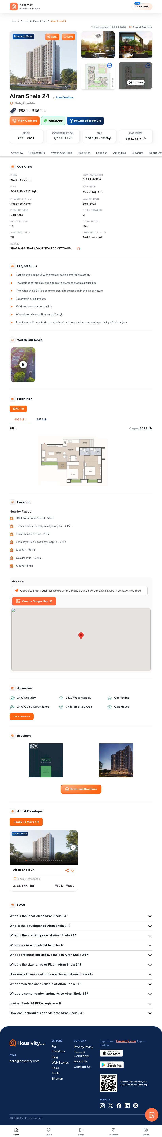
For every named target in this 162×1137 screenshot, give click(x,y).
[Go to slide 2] (28, 860)
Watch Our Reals (61, 153)
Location (102, 153)
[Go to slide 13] (49, 860)
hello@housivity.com (24, 1061)
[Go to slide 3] (30, 860)
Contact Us (82, 1066)
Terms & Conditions (82, 1054)
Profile (146, 1134)
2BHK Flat (18, 408)
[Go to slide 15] (53, 860)
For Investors (58, 1049)
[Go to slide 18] (59, 860)
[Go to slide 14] (51, 860)
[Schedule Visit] (151, 1115)
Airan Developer (65, 97)
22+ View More (21, 716)
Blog (55, 1057)
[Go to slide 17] (57, 860)
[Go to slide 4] (32, 860)
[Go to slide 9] (41, 860)
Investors (113, 1134)
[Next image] (73, 847)
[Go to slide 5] (34, 860)
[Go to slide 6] (36, 860)
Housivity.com (126, 1041)
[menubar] (45, 111)
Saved (49, 1134)
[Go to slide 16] (55, 860)
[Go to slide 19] (61, 860)
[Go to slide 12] (47, 860)
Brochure (137, 153)
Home (13, 21)
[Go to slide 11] (45, 860)
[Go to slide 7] (38, 860)
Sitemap (57, 1078)
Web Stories (60, 1062)
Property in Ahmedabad (33, 21)
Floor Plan (84, 153)
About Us (81, 1061)
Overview (17, 153)
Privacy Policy (83, 1047)
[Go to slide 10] (43, 860)
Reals (81, 1134)
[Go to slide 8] (39, 860)
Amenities (119, 153)
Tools (55, 1073)
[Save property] (72, 870)
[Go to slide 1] (26, 860)
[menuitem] (45, 111)
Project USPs (37, 153)
